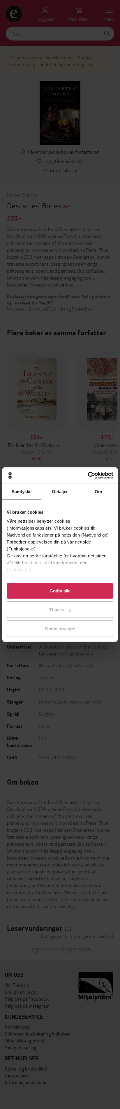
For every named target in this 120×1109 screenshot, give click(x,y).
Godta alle (60, 590)
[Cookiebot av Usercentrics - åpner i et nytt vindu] (87, 475)
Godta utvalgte (60, 628)
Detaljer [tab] (60, 491)
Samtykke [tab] (22, 491)
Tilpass (56, 609)
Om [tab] (98, 491)
